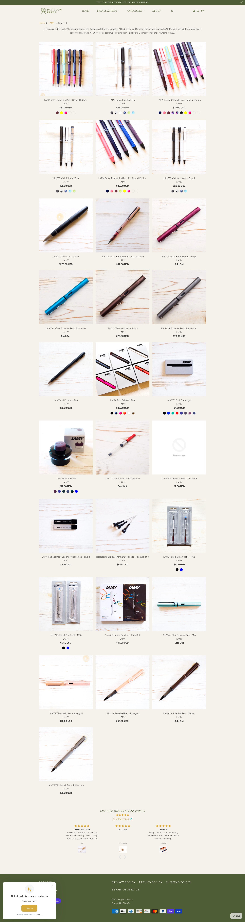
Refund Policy (150, 882)
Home (42, 23)
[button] (120, 857)
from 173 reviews (121, 819)
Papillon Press (125, 899)
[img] (122, 815)
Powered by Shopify (121, 903)
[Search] (198, 11)
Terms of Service (126, 889)
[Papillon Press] (51, 11)
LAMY (52, 23)
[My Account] (194, 11)
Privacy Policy (124, 882)
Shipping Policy (178, 882)
